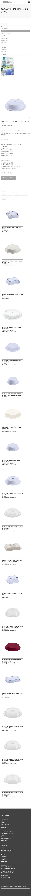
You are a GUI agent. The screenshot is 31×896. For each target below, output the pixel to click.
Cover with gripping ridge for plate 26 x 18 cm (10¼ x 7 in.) (12, 561)
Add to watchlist (8, 177)
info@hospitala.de (5, 877)
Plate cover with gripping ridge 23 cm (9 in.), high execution (12, 760)
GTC (25, 886)
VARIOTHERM (4, 40)
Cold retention (4, 28)
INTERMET (3, 42)
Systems (4, 828)
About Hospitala (7, 850)
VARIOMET (3, 44)
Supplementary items (6, 33)
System (14, 191)
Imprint (16, 886)
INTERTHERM (4, 38)
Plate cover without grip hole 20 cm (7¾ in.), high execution (12, 394)
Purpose (3, 191)
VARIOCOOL (4, 49)
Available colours (4, 197)
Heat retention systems (7, 831)
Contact (4, 861)
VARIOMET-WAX (5, 46)
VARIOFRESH (4, 48)
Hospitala (4, 24)
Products (5, 815)
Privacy (21, 886)
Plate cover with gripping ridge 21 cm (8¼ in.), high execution (12, 627)
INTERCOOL (4, 51)
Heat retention (4, 26)
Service (4, 840)
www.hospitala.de (5, 875)
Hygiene (4, 30)
